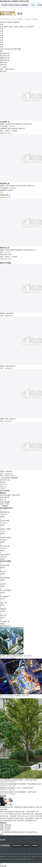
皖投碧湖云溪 (4, 183)
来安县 (16, 27)
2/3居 (2, 126)
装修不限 (3, 65)
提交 (1, 834)
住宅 (5, 49)
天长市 (26, 27)
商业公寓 (10, 49)
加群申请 (14, 478)
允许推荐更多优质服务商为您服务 (18, 832)
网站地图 (2, 840)
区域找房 (3, 22)
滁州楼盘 (27, 19)
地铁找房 (10, 22)
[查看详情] (3, 809)
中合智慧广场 (4, 122)
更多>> (8, 626)
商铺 (19, 49)
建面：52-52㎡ (5, 252)
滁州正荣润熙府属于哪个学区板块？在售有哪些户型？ (19, 820)
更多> (11, 508)
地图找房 (16, 22)
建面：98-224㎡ (10, 188)
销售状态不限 (4, 60)
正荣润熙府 (10, 313)
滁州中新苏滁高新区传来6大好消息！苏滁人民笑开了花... (20, 812)
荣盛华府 (9, 471)
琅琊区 (11, 27)
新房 (33, 5)
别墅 (15, 49)
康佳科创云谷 (4, 248)
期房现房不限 (4, 56)
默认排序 (3, 71)
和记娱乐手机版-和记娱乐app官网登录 (15, 5)
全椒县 (21, 27)
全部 (1, 27)
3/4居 (2, 188)
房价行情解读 (5, 491)
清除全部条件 (10, 69)
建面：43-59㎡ (9, 126)
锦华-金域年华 (11, 419)
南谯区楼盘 (34, 19)
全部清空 (4, 506)
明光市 (31, 27)
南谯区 (6, 27)
